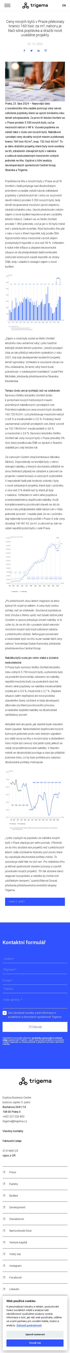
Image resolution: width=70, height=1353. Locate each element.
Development (17, 1207)
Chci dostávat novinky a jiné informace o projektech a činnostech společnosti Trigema (34, 1013)
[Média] (35, 5)
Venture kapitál (18, 1242)
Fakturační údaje (12, 1141)
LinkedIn (14, 1289)
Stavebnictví (16, 1219)
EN (64, 5)
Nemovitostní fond (20, 1230)
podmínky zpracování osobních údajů (32, 1039)
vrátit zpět (17, 901)
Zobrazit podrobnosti (29, 1325)
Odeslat (36, 1027)
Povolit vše (35, 1342)
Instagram (15, 1265)
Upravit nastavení (35, 1334)
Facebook (15, 1277)
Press (12, 1172)
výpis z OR (9, 1155)
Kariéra (13, 1184)
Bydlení (13, 1195)
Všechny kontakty (13, 1131)
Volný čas (15, 1254)
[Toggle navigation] (7, 5)
